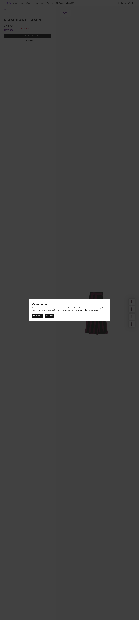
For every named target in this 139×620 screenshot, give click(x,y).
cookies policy (95, 310)
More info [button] (49, 315)
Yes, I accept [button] (37, 315)
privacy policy (83, 310)
